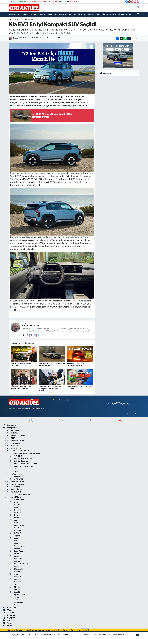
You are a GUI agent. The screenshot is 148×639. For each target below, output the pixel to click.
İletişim (10, 625)
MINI (16, 566)
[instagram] (90, 420)
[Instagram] (35, 335)
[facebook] (31, 420)
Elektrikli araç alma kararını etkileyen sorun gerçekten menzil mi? (50, 388)
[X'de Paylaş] (121, 38)
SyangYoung (19, 595)
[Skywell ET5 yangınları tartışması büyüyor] (80, 354)
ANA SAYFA (14, 14)
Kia (15, 541)
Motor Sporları (46, 14)
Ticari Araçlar (89, 14)
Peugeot (18, 577)
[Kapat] (146, 630)
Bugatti (17, 510)
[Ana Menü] (138, 14)
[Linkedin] (38, 335)
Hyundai (17, 530)
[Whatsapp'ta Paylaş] (125, 38)
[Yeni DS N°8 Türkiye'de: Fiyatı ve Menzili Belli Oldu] (52, 354)
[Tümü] (136, 73)
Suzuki (17, 592)
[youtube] (120, 420)
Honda (17, 528)
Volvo (16, 605)
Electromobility (75, 14)
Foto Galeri (12, 607)
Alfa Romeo (19, 500)
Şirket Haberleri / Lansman (25, 464)
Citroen (17, 512)
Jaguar (17, 535)
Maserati (18, 559)
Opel (16, 574)
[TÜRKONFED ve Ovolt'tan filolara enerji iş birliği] (24, 377)
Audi (16, 502)
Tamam (85, 630)
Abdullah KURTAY (30, 326)
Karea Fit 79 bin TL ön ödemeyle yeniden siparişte (103, 635)
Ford (16, 523)
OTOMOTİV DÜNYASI (23, 458)
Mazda (17, 561)
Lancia (17, 548)
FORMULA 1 (19, 476)
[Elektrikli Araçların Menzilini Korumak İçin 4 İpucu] (24, 354)
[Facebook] (27, 335)
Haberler (12, 19)
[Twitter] (31, 335)
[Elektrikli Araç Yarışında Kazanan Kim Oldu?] (80, 377)
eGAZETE (14, 446)
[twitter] (61, 420)
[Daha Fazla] (129, 38)
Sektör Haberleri (21, 461)
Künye (9, 623)
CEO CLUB (15, 443)
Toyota (17, 600)
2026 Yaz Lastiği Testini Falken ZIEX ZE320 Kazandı (47, 635)
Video (9, 610)
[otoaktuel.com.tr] (24, 7)
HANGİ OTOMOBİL (18, 435)
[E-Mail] (23, 335)
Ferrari (17, 517)
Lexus (16, 553)
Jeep (16, 538)
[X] (112, 403)
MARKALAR (126, 14)
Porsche (17, 579)
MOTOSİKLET (102, 14)
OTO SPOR (18, 479)
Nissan (17, 571)
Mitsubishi (18, 569)
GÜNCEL (14, 433)
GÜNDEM (18, 456)
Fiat (16, 520)
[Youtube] (123, 403)
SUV (16, 471)
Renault (17, 582)
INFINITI (17, 533)
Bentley (17, 505)
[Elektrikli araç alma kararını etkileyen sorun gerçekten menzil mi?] (52, 377)
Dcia (16, 515)
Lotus (16, 556)
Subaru (17, 589)
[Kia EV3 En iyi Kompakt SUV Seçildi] (52, 68)
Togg (16, 597)
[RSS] (127, 403)
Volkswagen (19, 602)
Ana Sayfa (11, 425)
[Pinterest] (116, 403)
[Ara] (138, 7)
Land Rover (19, 551)
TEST (12, 438)
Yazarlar (10, 613)
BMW (16, 507)
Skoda (17, 587)
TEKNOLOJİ (115, 14)
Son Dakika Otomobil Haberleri (27, 453)
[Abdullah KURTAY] (15, 327)
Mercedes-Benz (21, 564)
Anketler (11, 620)
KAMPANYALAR (61, 14)
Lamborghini (19, 546)
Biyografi (11, 618)
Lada (16, 543)
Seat (16, 584)
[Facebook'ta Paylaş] (117, 38)
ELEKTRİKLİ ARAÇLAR (23, 466)
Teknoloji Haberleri (22, 494)
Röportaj (11, 615)
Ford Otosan (19, 525)
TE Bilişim (135, 414)
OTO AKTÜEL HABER (30, 14)
